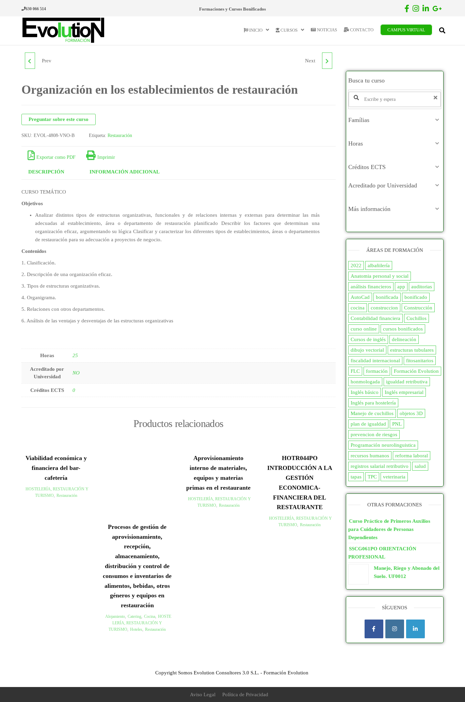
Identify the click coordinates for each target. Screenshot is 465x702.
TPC (372, 476)
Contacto (361, 29)
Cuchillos (416, 318)
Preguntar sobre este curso (59, 119)
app (401, 286)
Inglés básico (365, 392)
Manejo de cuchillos (372, 413)
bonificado (415, 297)
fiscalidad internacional (375, 360)
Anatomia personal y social (379, 276)
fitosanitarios (419, 360)
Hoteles (136, 629)
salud (420, 466)
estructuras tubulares (412, 350)
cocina (358, 307)
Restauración (120, 135)
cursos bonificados (403, 329)
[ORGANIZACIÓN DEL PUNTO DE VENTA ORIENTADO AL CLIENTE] (30, 60)
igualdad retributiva (407, 381)
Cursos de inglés (368, 339)
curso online (364, 329)
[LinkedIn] (415, 629)
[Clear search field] (436, 97)
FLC (355, 371)
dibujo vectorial (367, 350)
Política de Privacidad (245, 694)
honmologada (365, 381)
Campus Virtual (406, 29)
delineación (404, 339)
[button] (395, 120)
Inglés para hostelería (373, 403)
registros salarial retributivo (379, 466)
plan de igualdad (368, 424)
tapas (356, 476)
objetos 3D (411, 413)
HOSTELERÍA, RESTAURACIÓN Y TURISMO (140, 623)
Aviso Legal (202, 694)
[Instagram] (394, 629)
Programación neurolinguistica (383, 445)
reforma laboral (411, 455)
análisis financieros (371, 286)
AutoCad (360, 297)
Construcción (418, 307)
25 (75, 355)
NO (76, 373)
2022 (356, 265)
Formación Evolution (416, 371)
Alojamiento (115, 616)
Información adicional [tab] (125, 171)
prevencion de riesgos (374, 434)
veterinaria (394, 476)
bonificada (387, 297)
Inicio (255, 30)
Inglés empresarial (404, 392)
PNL (397, 424)
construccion (384, 307)
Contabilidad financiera (375, 318)
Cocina (149, 616)
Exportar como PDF (56, 157)
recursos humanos (370, 455)
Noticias (326, 29)
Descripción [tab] (46, 171)
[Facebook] (374, 629)
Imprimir (106, 157)
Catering (134, 616)
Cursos (288, 30)
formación (377, 371)
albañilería (379, 265)
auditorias (421, 286)
